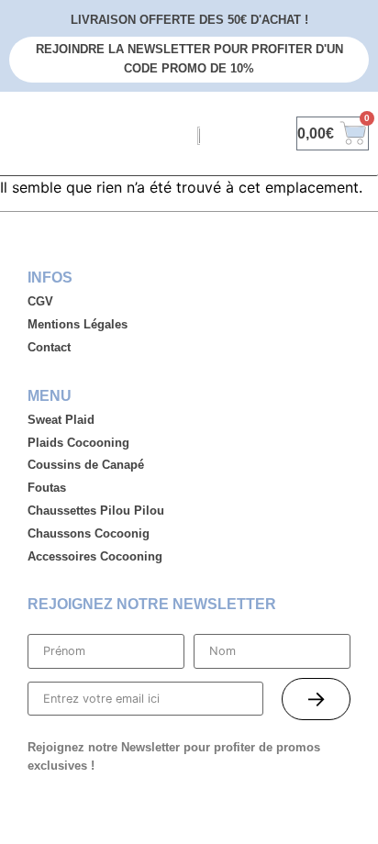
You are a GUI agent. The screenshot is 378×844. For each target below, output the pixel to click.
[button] (22, 133)
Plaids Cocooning (78, 443)
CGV (40, 301)
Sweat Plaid (61, 420)
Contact (49, 347)
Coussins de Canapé (86, 465)
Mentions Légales (78, 324)
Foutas (47, 487)
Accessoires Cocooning (95, 556)
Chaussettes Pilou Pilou (96, 510)
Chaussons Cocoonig (89, 533)
